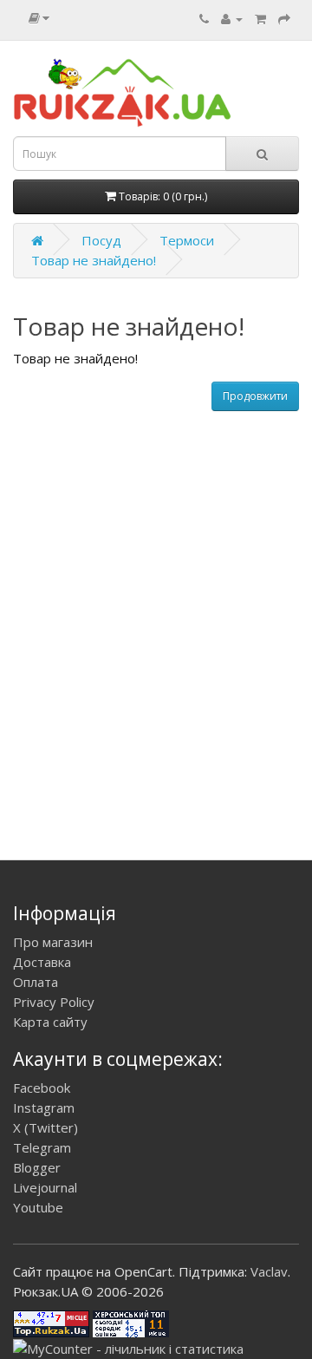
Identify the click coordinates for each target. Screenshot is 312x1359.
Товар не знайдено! (93, 260)
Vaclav (269, 1271)
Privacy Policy (53, 1001)
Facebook (41, 1087)
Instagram (44, 1107)
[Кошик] (260, 18)
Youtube (38, 1207)
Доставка (42, 961)
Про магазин (53, 942)
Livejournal (45, 1187)
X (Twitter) (45, 1127)
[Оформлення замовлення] (284, 18)
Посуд (101, 240)
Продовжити (255, 396)
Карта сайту (50, 1021)
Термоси (186, 240)
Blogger (37, 1167)
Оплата (35, 981)
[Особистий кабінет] (232, 18)
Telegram (42, 1147)
